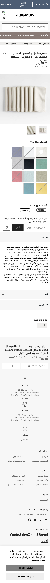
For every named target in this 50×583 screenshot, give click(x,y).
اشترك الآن (25, 439)
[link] (39, 15)
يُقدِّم (11, 366)
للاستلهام (21, 480)
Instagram (40, 520)
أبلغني (18, 227)
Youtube (35, 520)
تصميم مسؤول (19, 456)
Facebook (46, 520)
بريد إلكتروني (22, 389)
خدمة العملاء (43, 476)
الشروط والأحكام (18, 476)
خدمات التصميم (42, 485)
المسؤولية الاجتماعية (40, 461)
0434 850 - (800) (18, 392)
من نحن (44, 456)
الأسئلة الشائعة (42, 480)
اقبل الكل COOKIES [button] (25, 568)
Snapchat (29, 520)
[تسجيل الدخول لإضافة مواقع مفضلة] (4, 56)
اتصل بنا (25, 398)
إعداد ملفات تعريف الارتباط (15, 485)
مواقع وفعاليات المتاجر (16, 461)
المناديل (42, 325)
